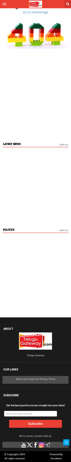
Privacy (44, 379)
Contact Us (33, 379)
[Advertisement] (35, 102)
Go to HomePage (35, 12)
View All (64, 144)
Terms (51, 379)
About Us (21, 379)
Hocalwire (56, 458)
